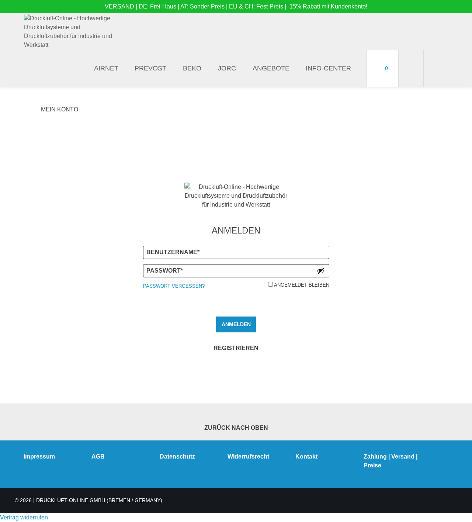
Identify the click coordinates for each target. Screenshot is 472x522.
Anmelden (236, 324)
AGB (98, 456)
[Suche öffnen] (436, 68)
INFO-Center (328, 68)
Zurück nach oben (236, 428)
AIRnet (106, 68)
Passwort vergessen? (174, 286)
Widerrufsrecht (248, 456)
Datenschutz (177, 456)
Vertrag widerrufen (24, 517)
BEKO (192, 68)
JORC (227, 68)
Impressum (39, 456)
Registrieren (236, 348)
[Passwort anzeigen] (321, 271)
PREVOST (150, 68)
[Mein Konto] (411, 68)
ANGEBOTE (271, 68)
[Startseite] (70, 31)
